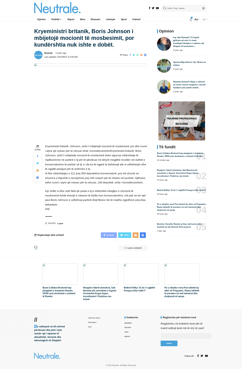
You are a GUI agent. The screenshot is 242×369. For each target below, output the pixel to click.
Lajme (60, 223)
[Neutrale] (57, 8)
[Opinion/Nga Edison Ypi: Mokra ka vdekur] (164, 66)
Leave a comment (134, 248)
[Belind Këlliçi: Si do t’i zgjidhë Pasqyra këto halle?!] (141, 274)
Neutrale (48, 53)
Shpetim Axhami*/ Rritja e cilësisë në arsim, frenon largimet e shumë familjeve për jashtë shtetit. (189, 85)
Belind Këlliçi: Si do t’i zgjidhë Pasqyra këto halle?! (181, 190)
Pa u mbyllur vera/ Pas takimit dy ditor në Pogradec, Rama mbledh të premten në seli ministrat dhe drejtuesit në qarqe (181, 207)
